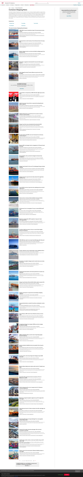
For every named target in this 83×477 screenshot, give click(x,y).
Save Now (22, 88)
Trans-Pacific (36, 23)
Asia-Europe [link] (28, 56)
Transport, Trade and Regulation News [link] (24, 119)
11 (29, 460)
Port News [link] (24, 35)
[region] (41, 475)
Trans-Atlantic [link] (27, 235)
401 (33, 460)
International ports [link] (41, 35)
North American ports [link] (32, 235)
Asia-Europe (23, 25)
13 (31, 460)
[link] (27, 86)
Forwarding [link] (38, 119)
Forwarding (23, 23)
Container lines (11, 23)
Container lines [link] (28, 35)
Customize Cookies (60, 474)
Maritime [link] (21, 35)
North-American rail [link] (38, 235)
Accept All (66, 474)
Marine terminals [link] (36, 35)
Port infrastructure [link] (22, 310)
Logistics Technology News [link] (33, 119)
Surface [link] (24, 235)
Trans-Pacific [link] (32, 35)
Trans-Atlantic (11, 25)
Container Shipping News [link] (23, 36)
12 (30, 460)
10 (28, 460)
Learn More (69, 15)
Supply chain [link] (27, 214)
